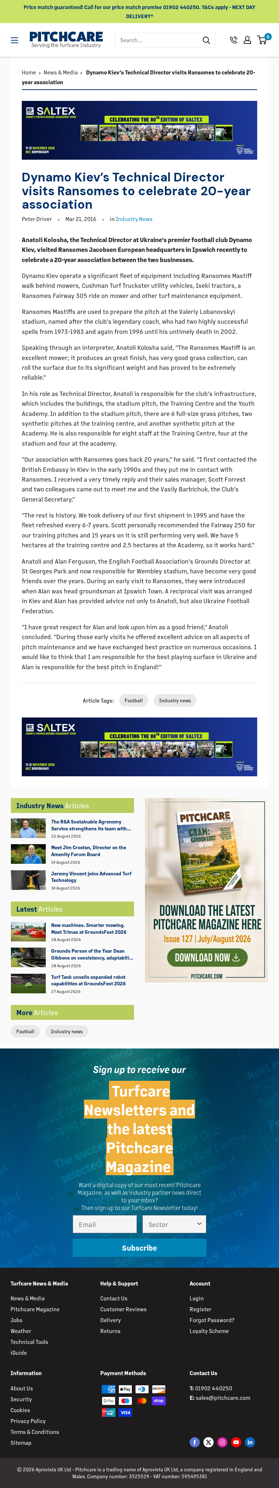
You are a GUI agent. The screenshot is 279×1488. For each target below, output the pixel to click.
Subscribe (139, 1247)
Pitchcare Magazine (35, 1308)
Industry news (67, 1031)
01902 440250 (213, 1388)
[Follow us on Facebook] (195, 1442)
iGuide (19, 1352)
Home (29, 72)
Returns (110, 1330)
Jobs (17, 1319)
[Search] (206, 40)
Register (200, 1308)
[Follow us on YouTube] (236, 1442)
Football (25, 1031)
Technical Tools (29, 1341)
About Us (22, 1388)
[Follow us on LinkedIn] (250, 1442)
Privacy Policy (28, 1420)
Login (197, 1298)
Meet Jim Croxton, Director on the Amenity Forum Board (88, 850)
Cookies (20, 1409)
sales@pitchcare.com (223, 1397)
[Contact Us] (233, 40)
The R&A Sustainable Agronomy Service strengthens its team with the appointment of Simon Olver (89, 825)
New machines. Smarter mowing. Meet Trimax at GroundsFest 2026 (88, 928)
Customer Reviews (123, 1308)
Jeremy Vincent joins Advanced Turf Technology (91, 876)
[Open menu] (14, 40)
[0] (262, 40)
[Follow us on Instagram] (222, 1442)
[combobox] (156, 40)
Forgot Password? (212, 1319)
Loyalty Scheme (209, 1330)
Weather (21, 1330)
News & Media (61, 72)
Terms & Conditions (35, 1431)
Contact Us (114, 1298)
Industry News (134, 218)
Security (21, 1398)
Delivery (110, 1319)
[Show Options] (199, 1224)
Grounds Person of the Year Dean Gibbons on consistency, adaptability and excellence (92, 954)
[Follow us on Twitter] (208, 1442)
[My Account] (247, 40)
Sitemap (21, 1442)
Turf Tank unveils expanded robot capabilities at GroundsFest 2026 (88, 980)
